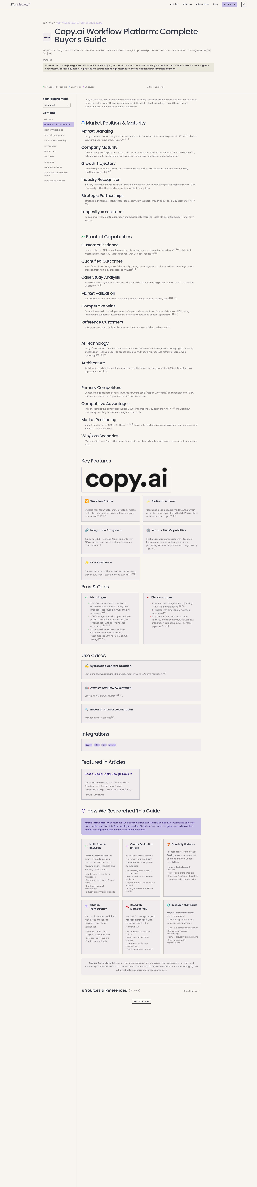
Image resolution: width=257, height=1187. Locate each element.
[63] (133, 574)
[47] (185, 136)
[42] (101, 355)
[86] (127, 139)
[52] (175, 516)
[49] (152, 548)
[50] (156, 253)
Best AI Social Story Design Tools (107, 774)
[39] (171, 516)
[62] (86, 204)
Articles (174, 4)
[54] (95, 285)
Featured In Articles (53, 167)
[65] (174, 298)
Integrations (49, 162)
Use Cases (49, 156)
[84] (123, 139)
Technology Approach (54, 135)
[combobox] (57, 105)
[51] (194, 200)
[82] (189, 136)
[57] (129, 574)
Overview (48, 119)
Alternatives (202, 4)
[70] (99, 285)
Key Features (50, 146)
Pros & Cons (49, 151)
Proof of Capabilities (53, 130)
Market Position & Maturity (57, 124)
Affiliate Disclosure (156, 87)
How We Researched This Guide (56, 174)
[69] (134, 269)
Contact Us (229, 4)
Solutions (187, 4)
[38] (98, 355)
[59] (171, 298)
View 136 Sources (141, 1001)
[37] (112, 717)
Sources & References (54, 180)
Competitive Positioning (55, 140)
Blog (215, 4)
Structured (99, 794)
